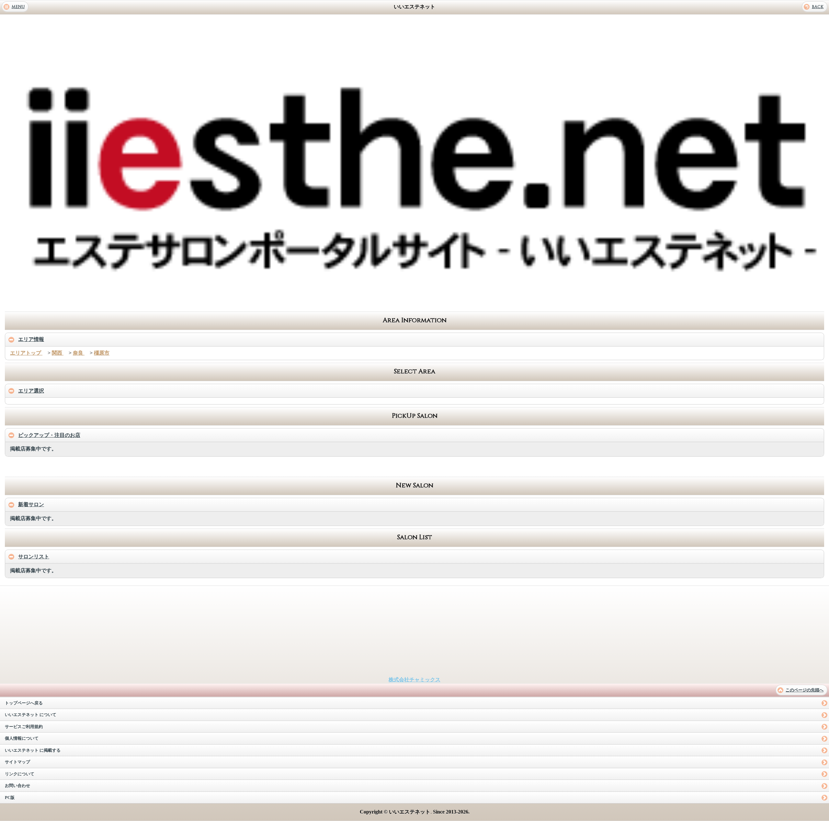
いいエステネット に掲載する (33, 750)
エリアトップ (26, 353)
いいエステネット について (30, 715)
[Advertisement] (414, 302)
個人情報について (22, 738)
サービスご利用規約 (24, 726)
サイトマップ (17, 762)
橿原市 (101, 353)
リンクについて (19, 774)
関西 (57, 353)
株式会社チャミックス (414, 679)
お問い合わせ (17, 785)
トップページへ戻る (24, 703)
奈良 (79, 353)
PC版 (10, 797)
